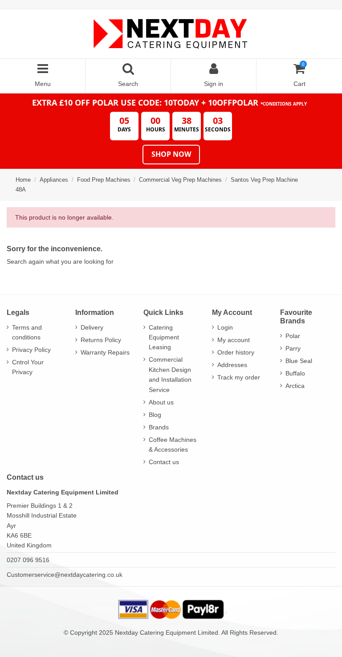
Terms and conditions (27, 332)
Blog (155, 414)
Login (225, 327)
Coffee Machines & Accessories (172, 444)
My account (233, 339)
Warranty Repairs (105, 352)
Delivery (92, 327)
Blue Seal (298, 360)
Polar (292, 335)
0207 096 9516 (28, 559)
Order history (235, 352)
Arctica (295, 385)
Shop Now (171, 154)
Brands (159, 427)
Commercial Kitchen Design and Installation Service (170, 374)
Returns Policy (101, 339)
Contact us (164, 461)
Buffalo (295, 373)
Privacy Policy (31, 349)
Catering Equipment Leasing (164, 337)
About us (161, 402)
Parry (293, 348)
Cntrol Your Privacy (28, 367)
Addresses (232, 364)
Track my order (238, 377)
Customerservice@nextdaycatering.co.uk (64, 574)
